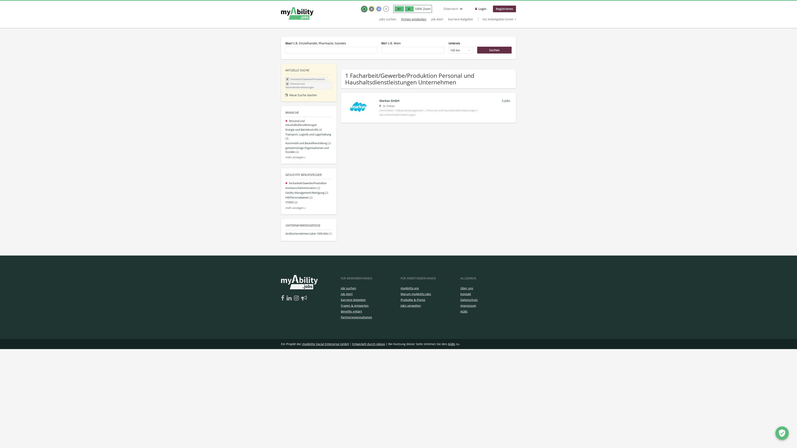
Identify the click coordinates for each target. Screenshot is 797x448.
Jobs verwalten (411, 306)
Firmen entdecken (413, 19)
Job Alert (437, 19)
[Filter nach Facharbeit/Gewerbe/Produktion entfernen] (287, 183)
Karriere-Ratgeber (460, 19)
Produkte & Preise (413, 300)
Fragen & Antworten (355, 306)
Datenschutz (469, 300)
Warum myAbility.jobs (416, 294)
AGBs (464, 311)
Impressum (468, 306)
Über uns (466, 288)
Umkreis (454, 43)
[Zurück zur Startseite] (297, 13)
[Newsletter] (304, 298)
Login (482, 9)
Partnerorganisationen (356, 317)
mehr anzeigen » (295, 157)
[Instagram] (297, 298)
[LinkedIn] (290, 298)
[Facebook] (283, 298)
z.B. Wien (391, 43)
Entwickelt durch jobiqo (368, 344)
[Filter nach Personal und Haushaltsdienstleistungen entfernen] (287, 121)
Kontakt (465, 294)
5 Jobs (506, 101)
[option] (364, 9)
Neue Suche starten (303, 95)
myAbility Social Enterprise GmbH (325, 344)
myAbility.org (410, 288)
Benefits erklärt (351, 311)
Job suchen (348, 288)
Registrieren (504, 9)
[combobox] (331, 50)
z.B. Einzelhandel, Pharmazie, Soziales (315, 43)
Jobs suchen (387, 19)
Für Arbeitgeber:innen (498, 19)
